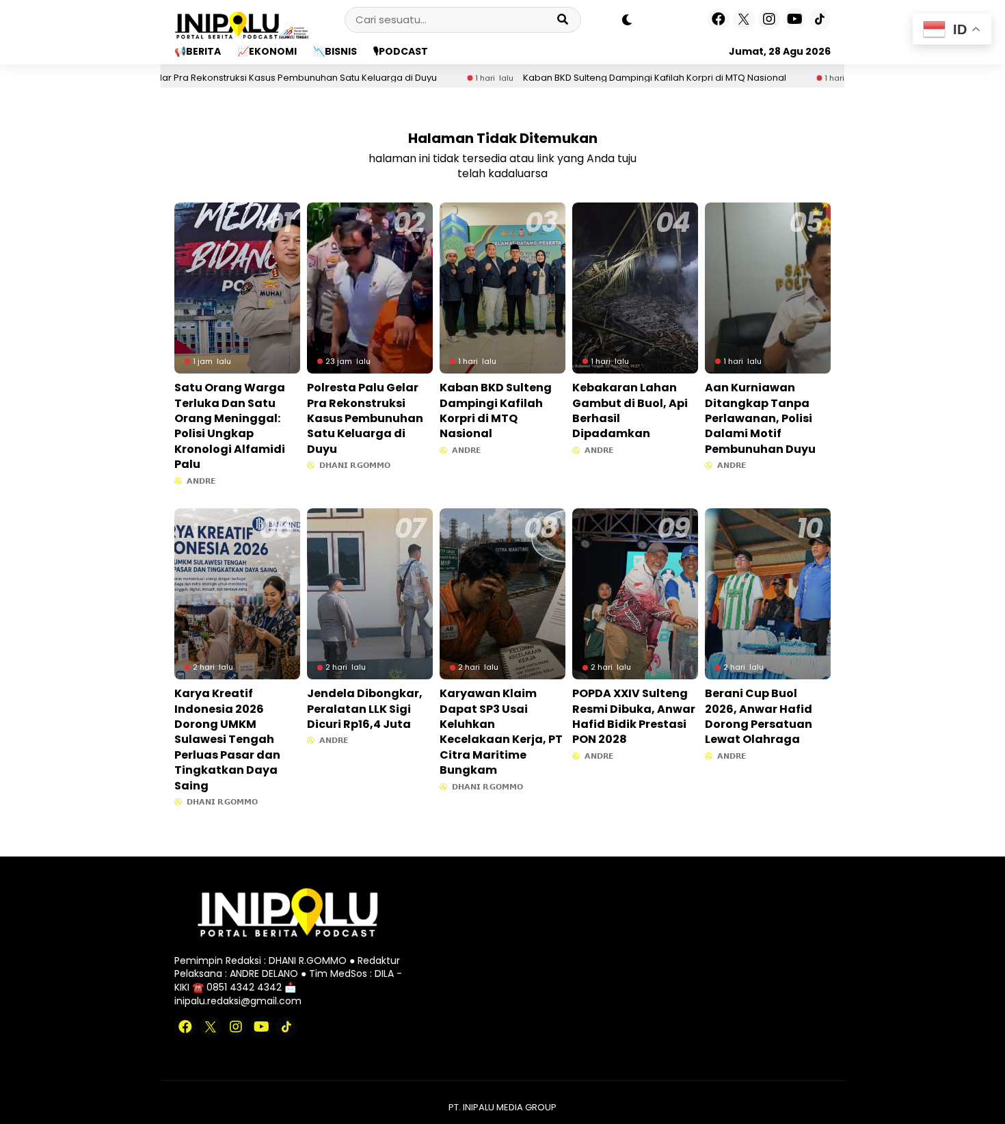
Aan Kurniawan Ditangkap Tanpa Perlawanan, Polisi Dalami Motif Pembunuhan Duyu (760, 418)
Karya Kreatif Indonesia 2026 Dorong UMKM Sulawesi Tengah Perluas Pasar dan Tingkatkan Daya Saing (227, 739)
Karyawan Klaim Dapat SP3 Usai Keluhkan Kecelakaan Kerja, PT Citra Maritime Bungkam (501, 731)
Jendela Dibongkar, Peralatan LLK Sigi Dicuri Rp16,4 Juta (365, 708)
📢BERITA (197, 51)
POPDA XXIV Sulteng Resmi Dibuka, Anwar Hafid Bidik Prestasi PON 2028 (633, 716)
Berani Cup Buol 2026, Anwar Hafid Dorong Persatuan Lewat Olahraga (758, 716)
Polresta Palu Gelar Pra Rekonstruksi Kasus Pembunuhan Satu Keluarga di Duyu (214, 78)
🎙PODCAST (400, 51)
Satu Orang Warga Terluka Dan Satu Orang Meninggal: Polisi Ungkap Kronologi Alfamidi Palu (229, 426)
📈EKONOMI (267, 51)
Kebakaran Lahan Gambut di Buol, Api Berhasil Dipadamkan (630, 410)
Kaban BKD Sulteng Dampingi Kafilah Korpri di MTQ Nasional (606, 78)
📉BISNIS (335, 51)
